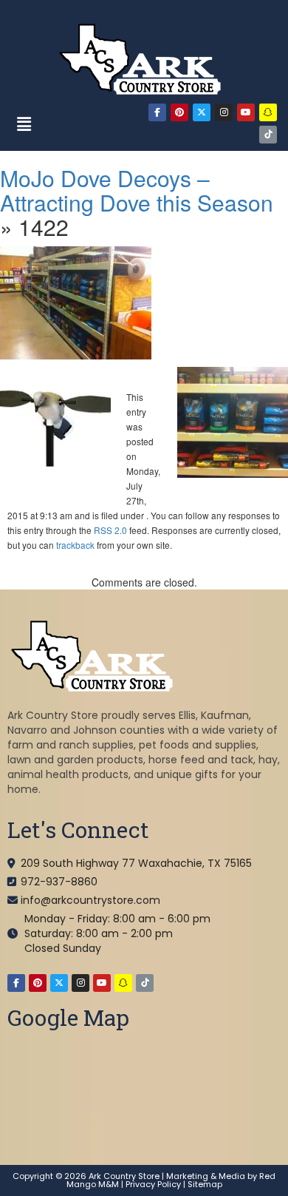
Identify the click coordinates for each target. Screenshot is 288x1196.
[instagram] (224, 112)
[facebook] (157, 112)
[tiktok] (268, 134)
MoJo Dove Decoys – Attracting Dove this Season (136, 190)
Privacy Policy (153, 1184)
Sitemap (205, 1184)
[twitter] (201, 112)
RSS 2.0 (110, 530)
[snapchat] (268, 112)
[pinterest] (179, 112)
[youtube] (246, 112)
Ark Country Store (124, 1176)
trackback (75, 544)
